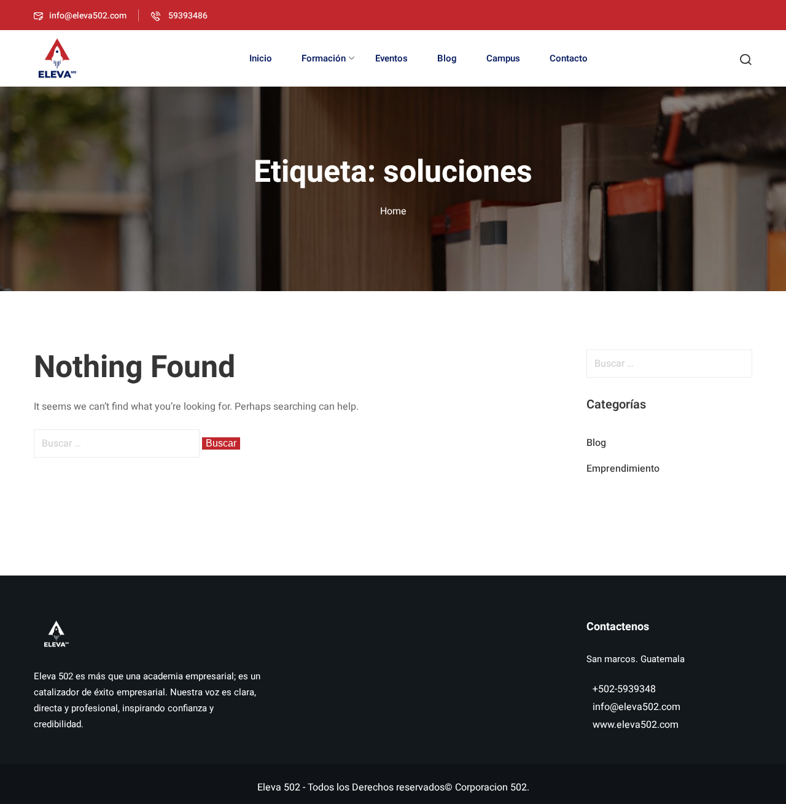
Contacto (569, 58)
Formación (324, 58)
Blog (447, 58)
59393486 (187, 15)
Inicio (260, 58)
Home (393, 211)
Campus (503, 58)
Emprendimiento (623, 468)
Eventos (391, 58)
